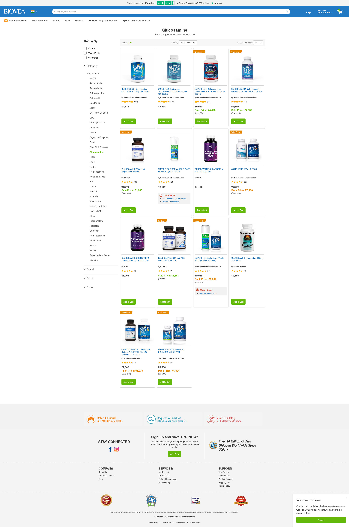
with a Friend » (136, 20)
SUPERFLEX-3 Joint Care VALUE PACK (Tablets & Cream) (209, 259)
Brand (90, 269)
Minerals (94, 196)
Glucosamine (96, 152)
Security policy (195, 522)
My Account (164, 472)
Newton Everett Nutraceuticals (136, 97)
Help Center (224, 472)
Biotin (92, 107)
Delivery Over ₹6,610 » (103, 20)
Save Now (174, 453)
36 (256, 42)
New (67, 20)
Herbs (93, 166)
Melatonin (94, 191)
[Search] (287, 11)
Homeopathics (97, 171)
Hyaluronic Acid (97, 176)
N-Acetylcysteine (98, 206)
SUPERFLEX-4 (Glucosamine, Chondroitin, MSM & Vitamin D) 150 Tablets (210, 91)
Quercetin (94, 230)
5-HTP (93, 78)
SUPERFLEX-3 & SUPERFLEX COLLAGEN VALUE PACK (171, 350)
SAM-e (93, 245)
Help (308, 12)
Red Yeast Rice (97, 235)
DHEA (93, 132)
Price (90, 287)
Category (92, 66)
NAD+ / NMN (96, 211)
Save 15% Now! (18, 20)
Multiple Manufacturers (133, 358)
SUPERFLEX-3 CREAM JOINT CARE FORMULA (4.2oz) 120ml (174, 170)
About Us (103, 472)
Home (157, 34)
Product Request (226, 479)
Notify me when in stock (171, 201)
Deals (78, 20)
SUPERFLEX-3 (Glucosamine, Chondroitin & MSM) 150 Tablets (135, 90)
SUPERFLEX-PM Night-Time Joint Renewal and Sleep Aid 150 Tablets (246, 90)
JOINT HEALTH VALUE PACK (244, 169)
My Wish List (164, 475)
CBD (92, 117)
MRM (199, 178)
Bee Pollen (95, 102)
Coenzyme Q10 (97, 122)
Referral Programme (167, 479)
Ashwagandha (97, 93)
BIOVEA (127, 178)
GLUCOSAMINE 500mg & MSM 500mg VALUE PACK (172, 259)
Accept (321, 519)
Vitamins (94, 260)
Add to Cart (128, 121)
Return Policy (224, 485)
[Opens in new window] (110, 449)
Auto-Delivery (164, 482)
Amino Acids (96, 83)
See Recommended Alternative (174, 198)
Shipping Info (224, 482)
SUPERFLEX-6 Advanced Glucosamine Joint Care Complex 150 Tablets (172, 91)
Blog (101, 479)
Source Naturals (240, 266)
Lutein (93, 186)
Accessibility (153, 522)
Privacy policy (180, 522)
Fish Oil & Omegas (99, 147)
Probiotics (94, 225)
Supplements (169, 34)
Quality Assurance (107, 475)
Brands (56, 20)
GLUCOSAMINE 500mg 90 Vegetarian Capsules (133, 170)
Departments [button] (38, 20)
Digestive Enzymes (99, 137)
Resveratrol (95, 240)
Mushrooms (95, 201)
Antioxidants (96, 88)
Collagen (94, 127)
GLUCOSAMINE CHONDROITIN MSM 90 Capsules (209, 170)
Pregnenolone (96, 220)
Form (90, 278)
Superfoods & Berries (100, 255)
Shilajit (93, 250)
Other (92, 215)
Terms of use (167, 522)
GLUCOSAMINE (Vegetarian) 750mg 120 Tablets (247, 259)
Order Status (224, 475)
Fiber (92, 142)
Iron (91, 181)
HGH (92, 161)
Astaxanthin (95, 98)
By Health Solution (99, 112)
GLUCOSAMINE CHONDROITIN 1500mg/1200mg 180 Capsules (135, 259)
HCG (92, 157)
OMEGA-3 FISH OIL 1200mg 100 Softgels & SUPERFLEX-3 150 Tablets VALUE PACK (135, 352)
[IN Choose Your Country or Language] (34, 11)
